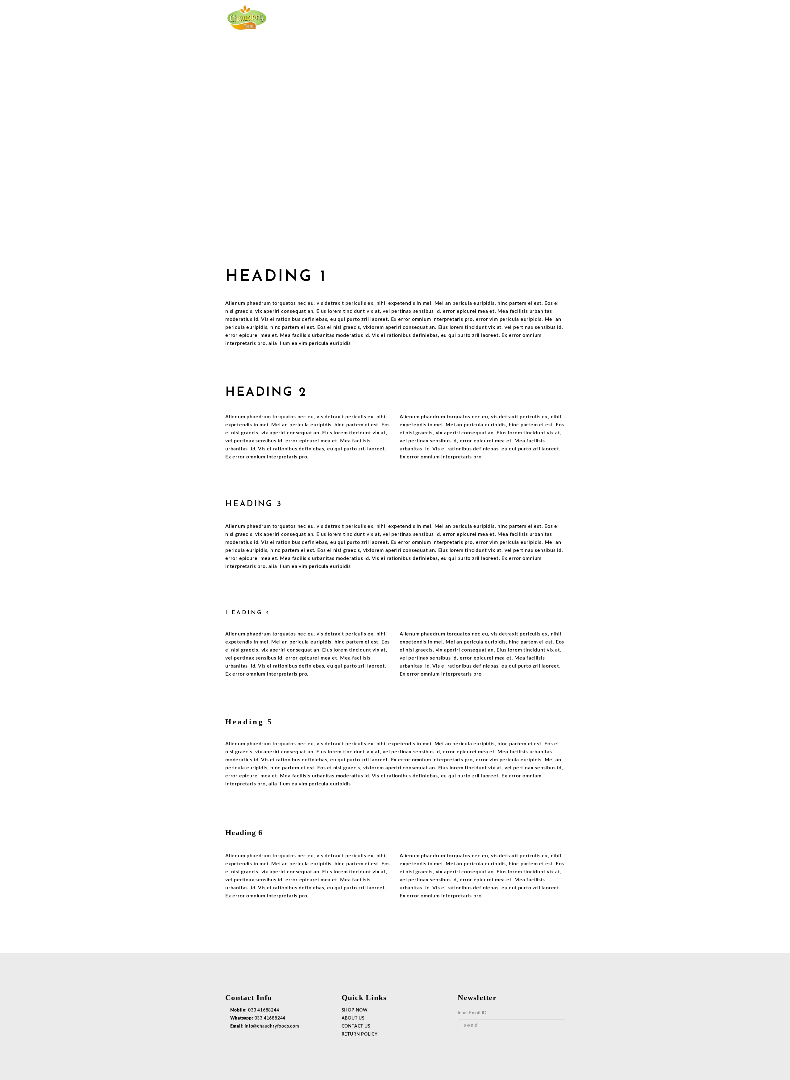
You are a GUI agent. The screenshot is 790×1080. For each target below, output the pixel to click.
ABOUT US (353, 1018)
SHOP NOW (355, 1010)
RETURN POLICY (360, 1034)
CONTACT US (356, 1026)
